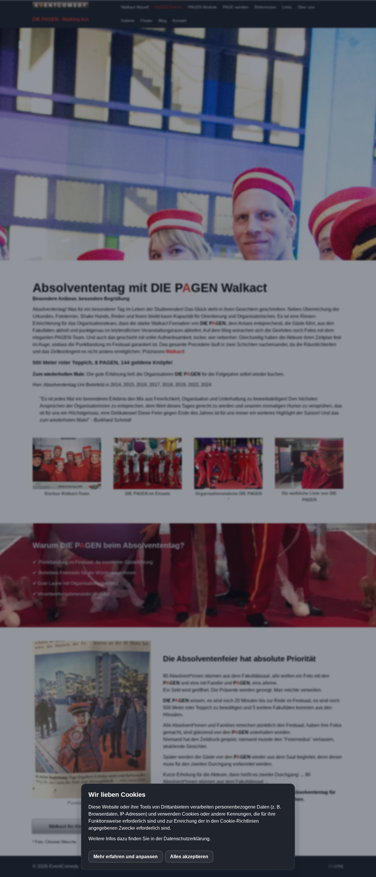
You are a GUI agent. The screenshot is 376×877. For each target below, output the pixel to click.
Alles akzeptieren (189, 856)
